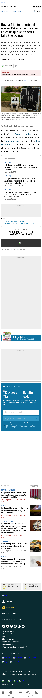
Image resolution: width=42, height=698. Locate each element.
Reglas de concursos (10, 642)
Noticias (4, 11)
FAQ (4, 636)
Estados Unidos (16, 11)
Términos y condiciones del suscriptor (14, 674)
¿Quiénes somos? (9, 631)
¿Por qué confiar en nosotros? (14, 647)
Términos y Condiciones (12, 424)
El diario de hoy (8, 639)
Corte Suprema (11, 141)
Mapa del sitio (7, 644)
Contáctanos (7, 634)
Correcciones (32, 674)
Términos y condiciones (25, 671)
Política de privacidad (9, 671)
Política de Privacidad (32, 422)
